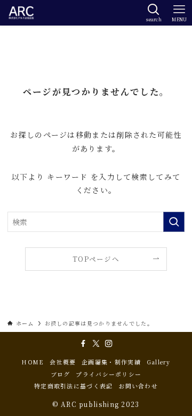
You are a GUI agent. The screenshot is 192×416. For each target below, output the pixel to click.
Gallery (159, 362)
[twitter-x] (96, 343)
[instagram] (109, 343)
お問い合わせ (138, 386)
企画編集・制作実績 (111, 362)
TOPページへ (96, 259)
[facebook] (83, 343)
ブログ (60, 374)
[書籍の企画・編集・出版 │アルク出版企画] (21, 13)
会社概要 (63, 362)
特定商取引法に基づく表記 (73, 386)
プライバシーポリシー (108, 374)
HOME (32, 362)
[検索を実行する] (174, 222)
